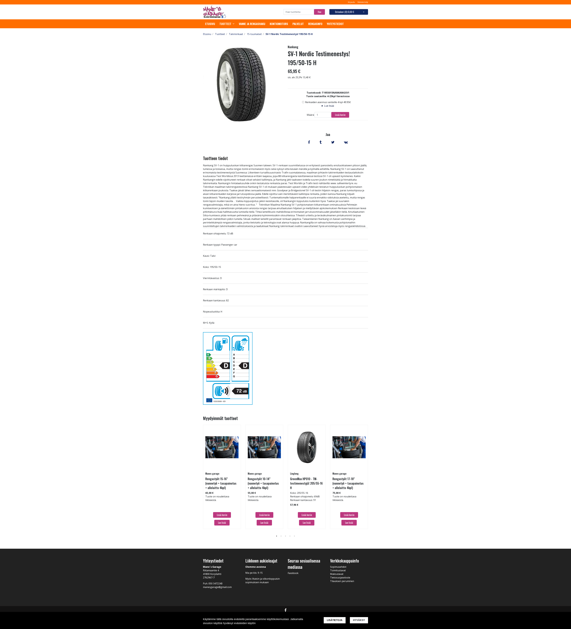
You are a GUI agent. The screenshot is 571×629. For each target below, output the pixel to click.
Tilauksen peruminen (342, 581)
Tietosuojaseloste (340, 577)
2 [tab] (281, 536)
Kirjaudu (351, 2)
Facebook (293, 573)
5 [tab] (294, 536)
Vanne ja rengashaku (252, 24)
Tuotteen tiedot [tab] (215, 158)
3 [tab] (285, 536)
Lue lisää (329, 105)
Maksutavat (336, 574)
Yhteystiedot (335, 24)
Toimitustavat (338, 570)
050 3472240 (215, 583)
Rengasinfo (315, 24)
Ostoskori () (344, 12)
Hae (319, 12)
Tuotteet (225, 24)
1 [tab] (276, 536)
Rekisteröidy (363, 2)
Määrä (310, 114)
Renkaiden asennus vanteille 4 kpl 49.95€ (328, 102)
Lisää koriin (340, 115)
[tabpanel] (222, 477)
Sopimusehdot (338, 566)
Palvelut (298, 24)
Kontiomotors (279, 24)
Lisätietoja (334, 620)
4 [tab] (289, 536)
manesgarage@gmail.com (217, 587)
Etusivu (210, 24)
